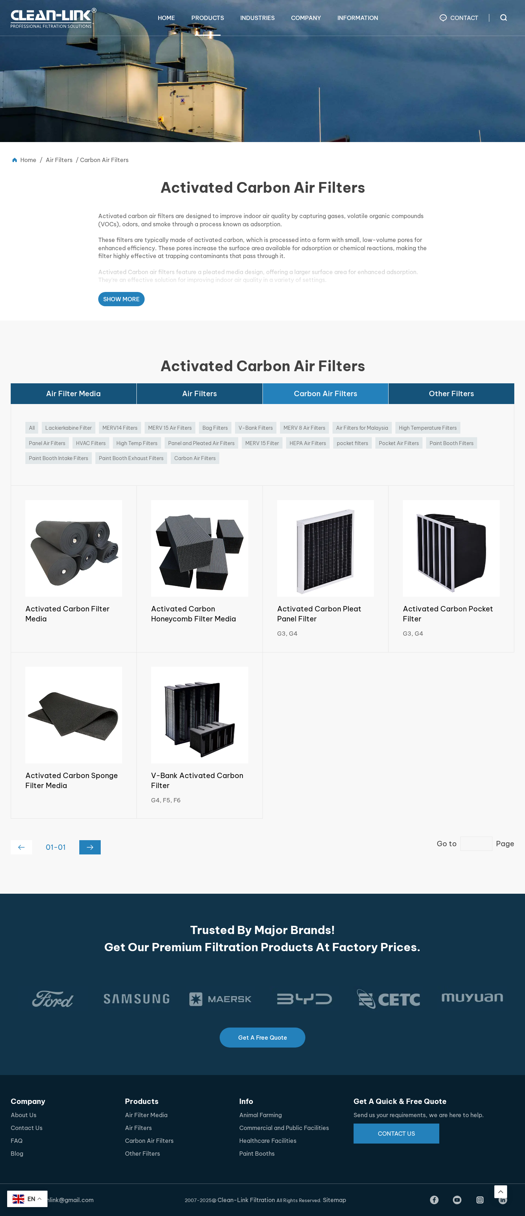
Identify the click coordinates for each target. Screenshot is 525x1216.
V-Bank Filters (256, 428)
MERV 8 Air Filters (304, 428)
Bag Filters (215, 428)
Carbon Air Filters (325, 393)
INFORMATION (358, 17)
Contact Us (26, 1127)
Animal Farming (260, 1115)
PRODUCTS (207, 17)
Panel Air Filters (47, 443)
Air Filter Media (73, 393)
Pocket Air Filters (399, 443)
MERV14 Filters (120, 428)
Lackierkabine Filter (68, 428)
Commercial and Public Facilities (284, 1127)
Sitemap (334, 1200)
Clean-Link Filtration (247, 1200)
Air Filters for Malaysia (362, 428)
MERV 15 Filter (262, 443)
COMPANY (306, 17)
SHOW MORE (121, 299)
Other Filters (451, 393)
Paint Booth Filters (452, 443)
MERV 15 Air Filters (170, 428)
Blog (17, 1153)
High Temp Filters (137, 443)
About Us (23, 1115)
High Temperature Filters (428, 428)
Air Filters (59, 159)
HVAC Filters (91, 443)
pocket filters (352, 443)
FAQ (16, 1140)
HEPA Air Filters (308, 443)
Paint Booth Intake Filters (58, 458)
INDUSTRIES (257, 17)
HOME (166, 17)
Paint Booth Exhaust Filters (131, 458)
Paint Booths (257, 1153)
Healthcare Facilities (267, 1140)
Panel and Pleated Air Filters (201, 443)
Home (28, 159)
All (32, 428)
